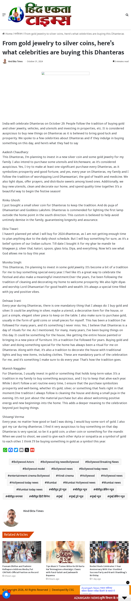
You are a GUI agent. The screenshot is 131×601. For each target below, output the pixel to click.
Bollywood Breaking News (103, 462)
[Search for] (127, 15)
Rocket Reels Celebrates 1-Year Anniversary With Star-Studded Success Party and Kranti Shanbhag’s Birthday (108, 570)
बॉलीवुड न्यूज (81, 489)
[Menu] (4, 15)
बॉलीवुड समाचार (15, 496)
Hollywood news (113, 475)
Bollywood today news (94, 468)
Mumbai (52, 482)
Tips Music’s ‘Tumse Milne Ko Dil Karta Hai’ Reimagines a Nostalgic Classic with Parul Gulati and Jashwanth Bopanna (65, 570)
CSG (71, 590)
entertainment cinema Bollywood (30, 475)
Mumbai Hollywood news (80, 482)
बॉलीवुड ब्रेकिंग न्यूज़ (104, 489)
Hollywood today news (25, 482)
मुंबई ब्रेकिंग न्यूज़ (117, 496)
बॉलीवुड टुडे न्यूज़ (58, 489)
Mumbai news (112, 482)
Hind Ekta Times (15, 61)
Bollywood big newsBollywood (60, 462)
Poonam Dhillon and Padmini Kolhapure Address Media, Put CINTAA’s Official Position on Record (20, 569)
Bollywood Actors (23, 462)
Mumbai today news (30, 489)
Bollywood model (34, 468)
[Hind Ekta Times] (40, 14)
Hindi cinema (66, 475)
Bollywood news (63, 468)
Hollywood (88, 475)
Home (8, 33)
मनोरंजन (18, 33)
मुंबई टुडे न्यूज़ (77, 496)
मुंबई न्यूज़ (96, 496)
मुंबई (60, 496)
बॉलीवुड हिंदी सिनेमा (40, 496)
